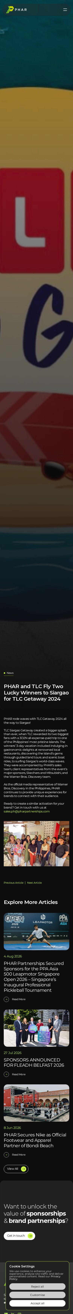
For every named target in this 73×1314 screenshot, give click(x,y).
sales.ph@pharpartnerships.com (27, 811)
